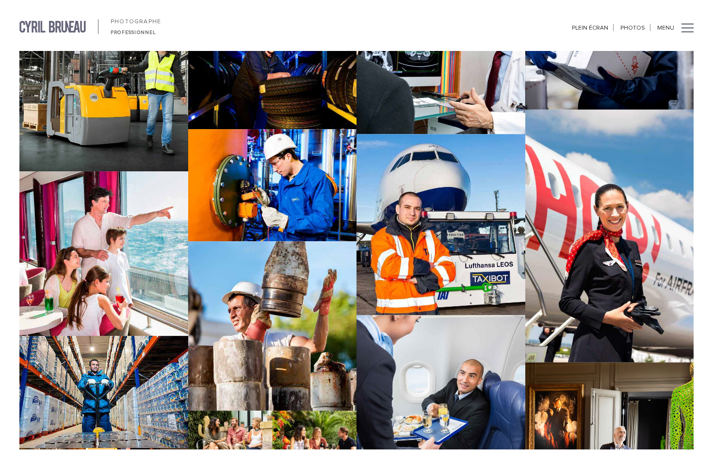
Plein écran (590, 28)
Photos (632, 28)
